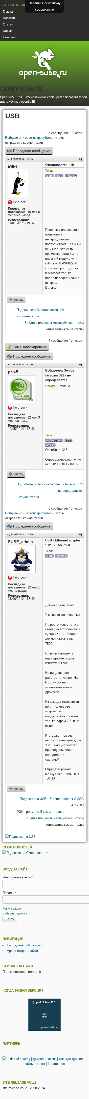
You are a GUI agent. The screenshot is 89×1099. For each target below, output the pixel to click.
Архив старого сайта (22, 951)
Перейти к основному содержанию (45, 6)
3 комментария (28, 497)
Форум (7, 31)
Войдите (11, 138)
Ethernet (62, 555)
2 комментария (28, 316)
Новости (9, 18)
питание (71, 175)
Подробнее (40, 310)
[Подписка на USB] (20, 837)
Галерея (9, 37)
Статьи (8, 24)
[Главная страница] (42, 78)
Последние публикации (24, 945)
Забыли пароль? (14, 913)
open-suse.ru (21, 89)
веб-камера (53, 440)
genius (50, 445)
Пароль (9, 893)
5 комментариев (52, 812)
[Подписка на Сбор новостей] (25, 853)
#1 (80, 159)
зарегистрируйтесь (39, 138)
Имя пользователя (17, 877)
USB (49, 175)
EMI (59, 175)
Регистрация (11, 908)
